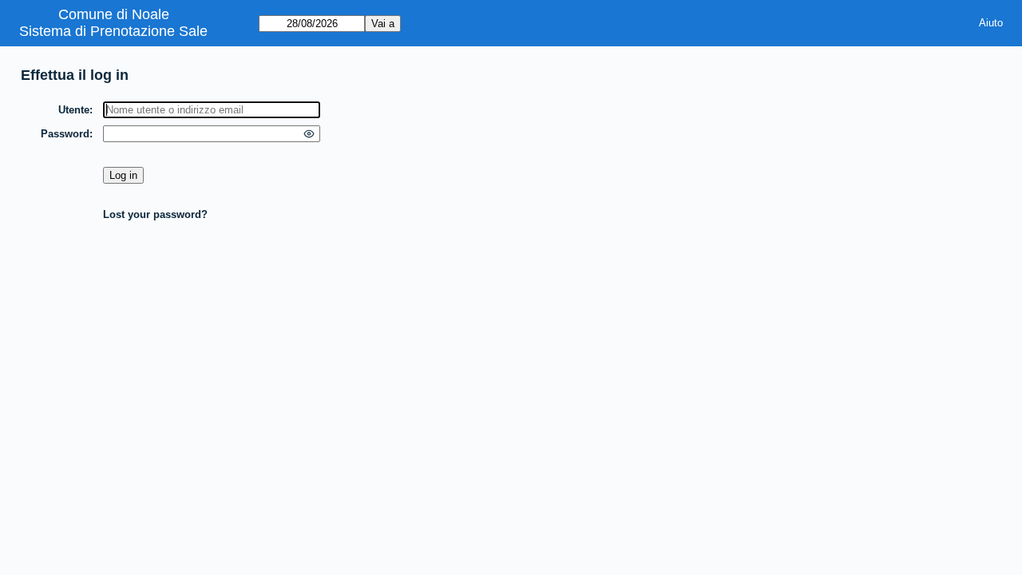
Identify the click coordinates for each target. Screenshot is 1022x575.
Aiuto (991, 23)
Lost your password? (155, 214)
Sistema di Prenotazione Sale (113, 31)
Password (65, 134)
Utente (73, 110)
